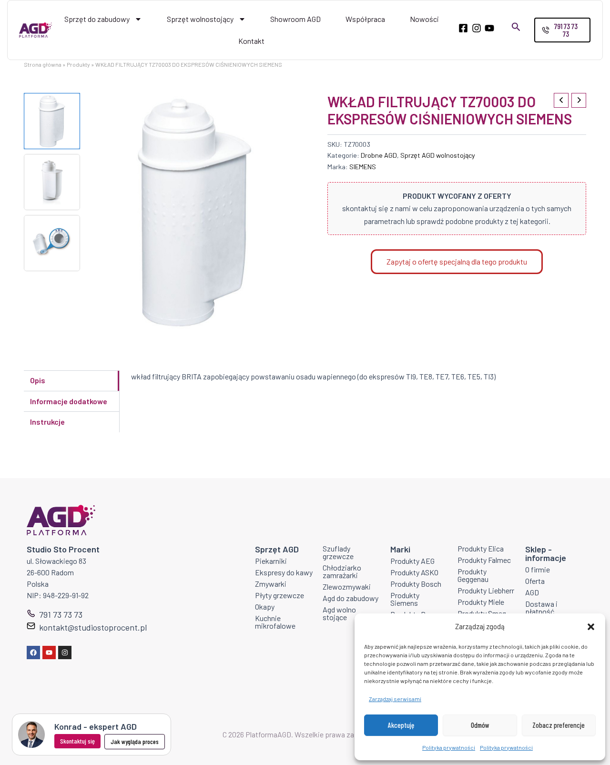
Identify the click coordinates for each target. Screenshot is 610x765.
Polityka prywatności (448, 747)
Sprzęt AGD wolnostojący (437, 155)
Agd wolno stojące (339, 613)
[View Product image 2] (52, 182)
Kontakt (251, 40)
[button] (591, 627)
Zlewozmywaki (347, 586)
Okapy (264, 606)
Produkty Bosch (415, 583)
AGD (532, 592)
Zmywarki (270, 583)
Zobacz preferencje (558, 725)
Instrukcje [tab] (47, 421)
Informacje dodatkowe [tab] (68, 401)
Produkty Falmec (484, 559)
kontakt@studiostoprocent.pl (93, 627)
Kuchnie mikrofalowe (275, 621)
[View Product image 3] (52, 243)
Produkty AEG (412, 560)
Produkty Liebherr (486, 590)
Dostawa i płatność (541, 607)
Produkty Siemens (404, 599)
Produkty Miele (481, 601)
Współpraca (365, 18)
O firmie (537, 569)
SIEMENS (362, 167)
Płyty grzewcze (279, 595)
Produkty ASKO (414, 572)
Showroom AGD (295, 18)
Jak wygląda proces (135, 741)
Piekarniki (271, 560)
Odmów (480, 725)
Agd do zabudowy (350, 597)
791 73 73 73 (60, 614)
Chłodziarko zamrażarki (342, 571)
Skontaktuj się (77, 741)
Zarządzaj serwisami (395, 698)
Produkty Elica (481, 548)
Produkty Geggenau (473, 575)
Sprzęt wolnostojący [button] (200, 18)
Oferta (535, 580)
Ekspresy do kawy (284, 572)
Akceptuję (401, 725)
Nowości (424, 18)
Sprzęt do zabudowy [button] (97, 18)
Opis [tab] (37, 380)
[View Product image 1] (52, 121)
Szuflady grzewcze (338, 552)
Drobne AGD (379, 155)
